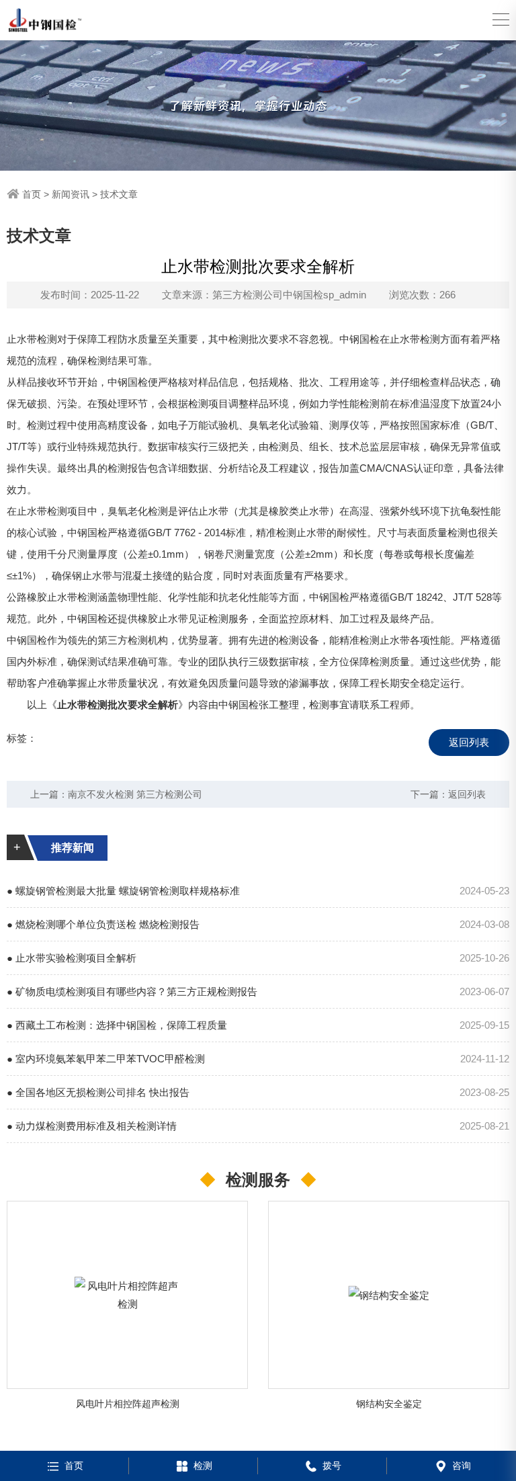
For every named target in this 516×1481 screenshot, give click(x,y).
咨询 (461, 1465)
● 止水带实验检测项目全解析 (71, 958)
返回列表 (469, 742)
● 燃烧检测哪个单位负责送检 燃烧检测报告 (103, 924)
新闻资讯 (70, 194)
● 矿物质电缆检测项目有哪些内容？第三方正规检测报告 (132, 991)
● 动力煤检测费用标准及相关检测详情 (92, 1126)
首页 (31, 194)
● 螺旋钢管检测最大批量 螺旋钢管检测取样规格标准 (123, 890)
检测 (203, 1465)
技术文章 (119, 194)
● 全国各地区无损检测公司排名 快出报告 (98, 1092)
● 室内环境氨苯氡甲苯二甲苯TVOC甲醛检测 (106, 1058)
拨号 (331, 1465)
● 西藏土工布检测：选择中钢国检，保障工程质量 (117, 1025)
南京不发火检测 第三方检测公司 (135, 794)
